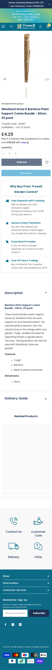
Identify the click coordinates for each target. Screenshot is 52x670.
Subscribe (39, 613)
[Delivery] (13, 546)
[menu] (3, 26)
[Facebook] (5, 624)
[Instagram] (12, 624)
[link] (26, 492)
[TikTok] (20, 624)
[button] (26, 93)
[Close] (49, 4)
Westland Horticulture (12, 103)
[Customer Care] (38, 521)
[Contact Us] (13, 521)
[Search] (11, 26)
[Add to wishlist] (47, 162)
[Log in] (40, 26)
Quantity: (6, 147)
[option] (26, 57)
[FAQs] (38, 546)
